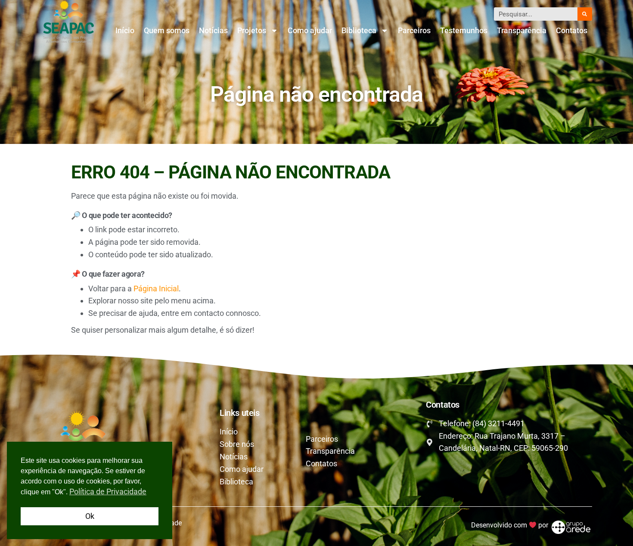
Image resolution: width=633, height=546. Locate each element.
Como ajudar (310, 30)
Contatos (571, 30)
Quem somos (166, 30)
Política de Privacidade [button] (107, 491)
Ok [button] (89, 516)
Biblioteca (358, 30)
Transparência (521, 30)
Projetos (251, 30)
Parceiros (414, 30)
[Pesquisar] (584, 14)
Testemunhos (463, 30)
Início (124, 30)
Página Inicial (156, 288)
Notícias (213, 30)
